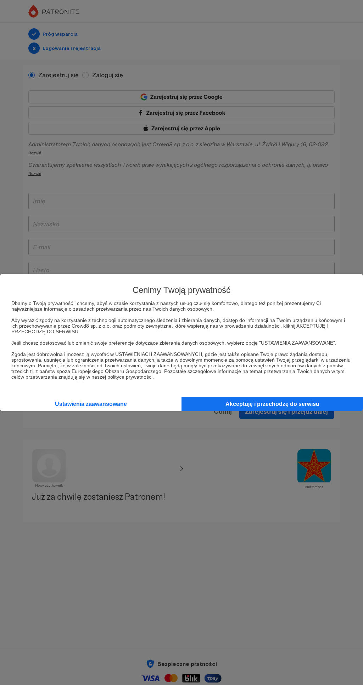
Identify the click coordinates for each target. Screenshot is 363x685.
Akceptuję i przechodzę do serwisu (272, 404)
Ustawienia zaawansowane (91, 404)
